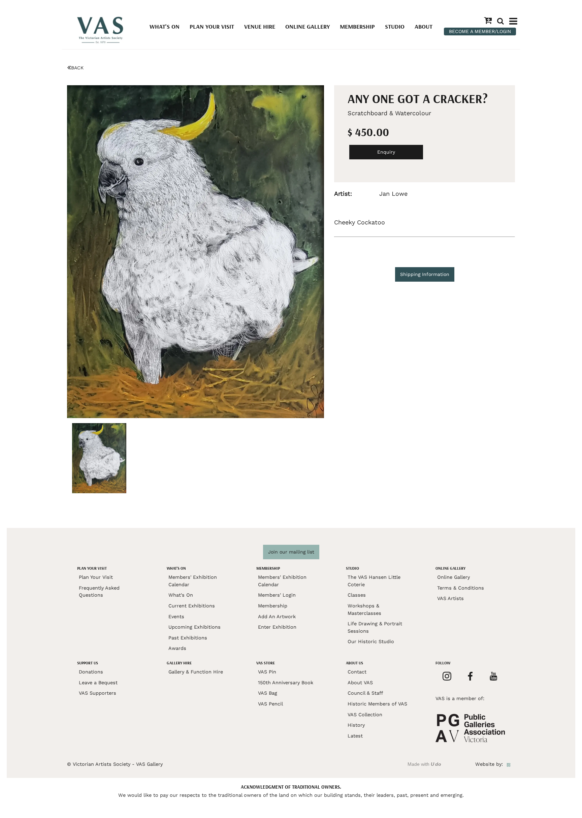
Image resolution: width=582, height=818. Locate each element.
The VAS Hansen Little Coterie (374, 580)
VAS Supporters (97, 693)
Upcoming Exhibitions (194, 627)
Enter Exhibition (277, 627)
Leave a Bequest (98, 682)
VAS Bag (267, 693)
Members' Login (277, 595)
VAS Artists (450, 598)
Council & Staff (365, 693)
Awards (177, 648)
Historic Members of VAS (377, 703)
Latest (355, 735)
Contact (357, 671)
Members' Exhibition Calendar (192, 580)
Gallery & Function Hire (195, 671)
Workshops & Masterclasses (364, 609)
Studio (395, 26)
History (356, 725)
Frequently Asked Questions (99, 591)
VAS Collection (365, 714)
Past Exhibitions (187, 637)
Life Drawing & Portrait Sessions (375, 627)
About (423, 26)
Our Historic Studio (371, 641)
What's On (165, 26)
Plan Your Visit (212, 26)
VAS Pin (267, 671)
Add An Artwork (277, 616)
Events (176, 616)
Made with (424, 764)
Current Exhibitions (191, 605)
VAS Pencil (270, 703)
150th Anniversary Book (285, 682)
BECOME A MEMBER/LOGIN (480, 31)
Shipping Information (424, 274)
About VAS (360, 682)
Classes (357, 595)
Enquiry (386, 152)
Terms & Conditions (460, 588)
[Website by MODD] (509, 764)
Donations (91, 671)
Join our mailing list (291, 552)
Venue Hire (259, 26)
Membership (357, 26)
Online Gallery (307, 26)
